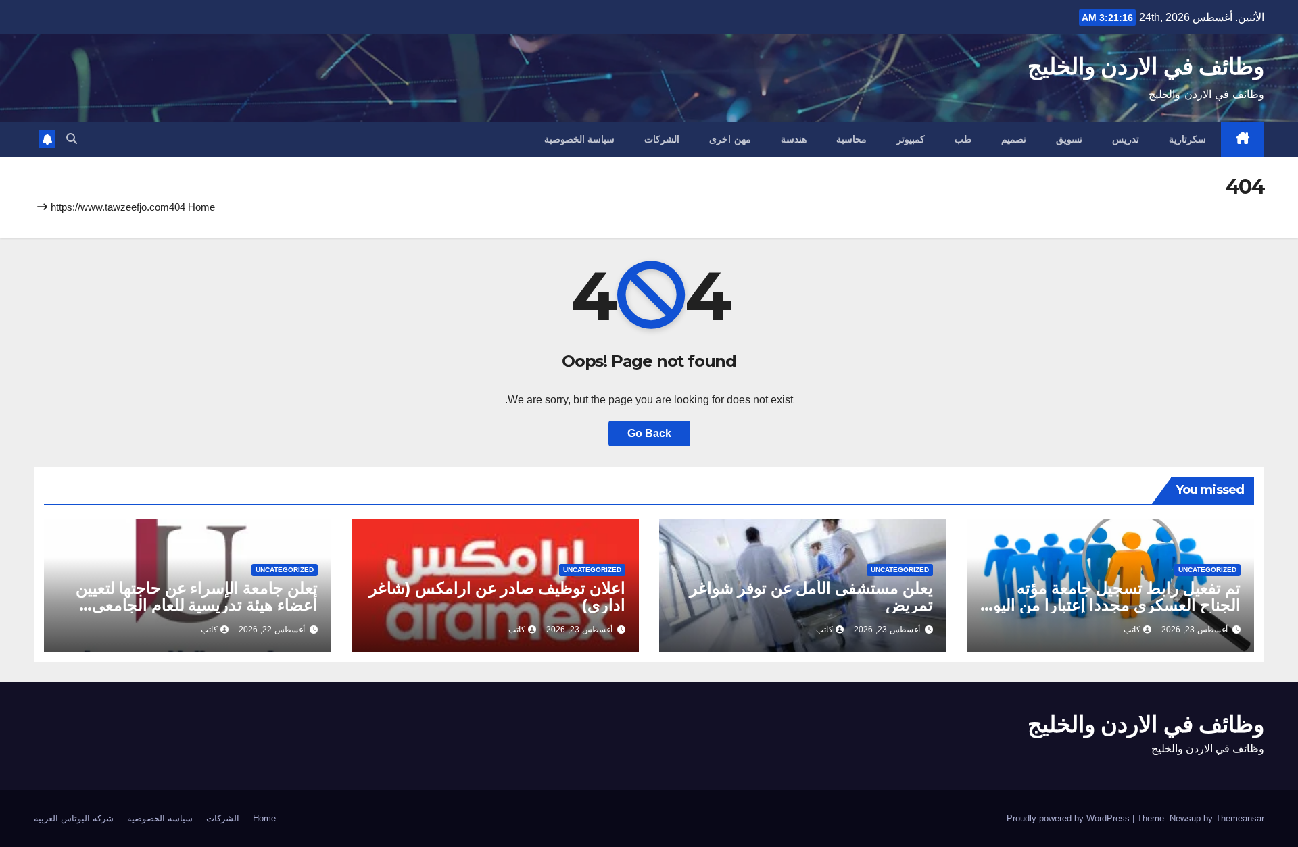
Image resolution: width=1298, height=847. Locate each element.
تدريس (1125, 139)
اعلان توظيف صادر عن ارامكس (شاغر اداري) (497, 596)
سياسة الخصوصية (579, 139)
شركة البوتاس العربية (74, 818)
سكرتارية (1187, 139)
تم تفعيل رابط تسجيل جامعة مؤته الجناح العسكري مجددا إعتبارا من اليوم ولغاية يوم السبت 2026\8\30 (1112, 605)
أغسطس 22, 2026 (272, 629)
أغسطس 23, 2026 (1194, 629)
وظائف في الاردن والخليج (1146, 66)
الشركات (661, 139)
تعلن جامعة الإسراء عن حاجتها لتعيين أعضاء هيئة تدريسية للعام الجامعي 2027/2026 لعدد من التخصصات (197, 605)
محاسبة (851, 139)
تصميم (1013, 139)
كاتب (1132, 629)
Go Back (649, 433)
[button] (71, 139)
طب (963, 139)
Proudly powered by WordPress (1069, 818)
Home (201, 207)
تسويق (1069, 139)
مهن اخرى (730, 139)
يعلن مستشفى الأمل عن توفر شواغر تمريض (811, 596)
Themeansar (1240, 818)
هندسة (794, 139)
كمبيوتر (910, 139)
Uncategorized (1207, 569)
